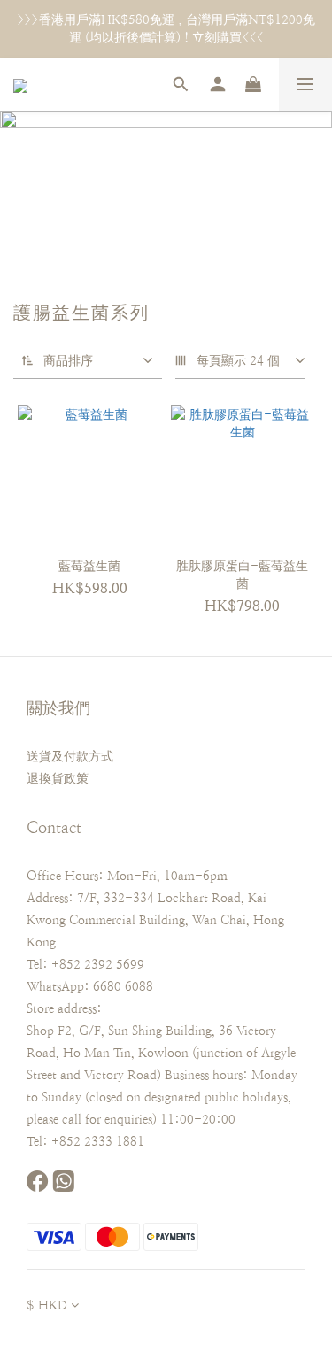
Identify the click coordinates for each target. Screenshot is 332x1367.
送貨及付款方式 (70, 756)
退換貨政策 (58, 778)
